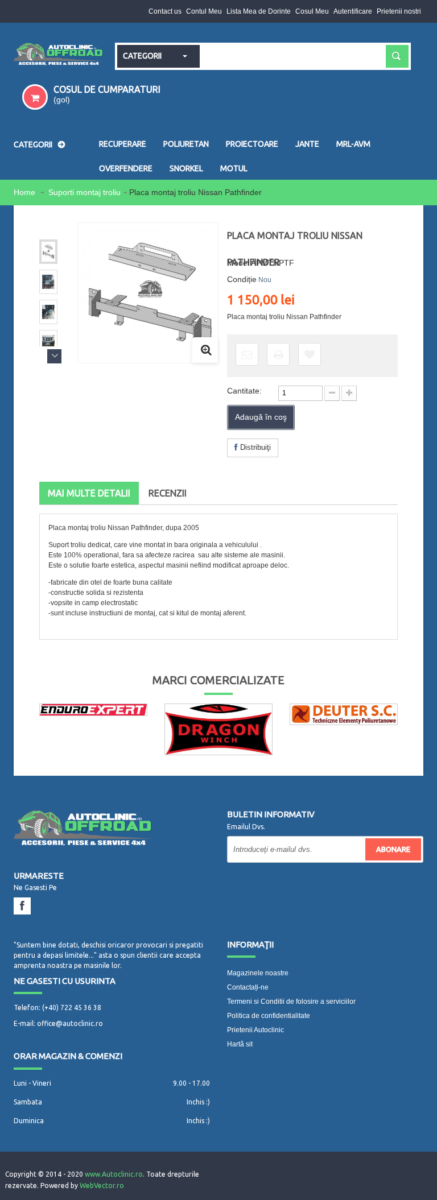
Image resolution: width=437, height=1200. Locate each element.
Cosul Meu (312, 11)
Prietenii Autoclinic (255, 1030)
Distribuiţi (254, 447)
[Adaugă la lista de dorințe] (309, 354)
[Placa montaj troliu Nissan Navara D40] (48, 251)
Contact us (165, 11)
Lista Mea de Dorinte (258, 11)
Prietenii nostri (399, 11)
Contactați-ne (248, 987)
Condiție (242, 279)
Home (26, 192)
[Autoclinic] (59, 55)
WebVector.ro (102, 1185)
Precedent (54, 229)
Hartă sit (240, 1044)
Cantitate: (244, 390)
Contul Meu (204, 11)
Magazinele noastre (257, 973)
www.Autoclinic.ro (114, 1174)
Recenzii (168, 493)
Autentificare (352, 11)
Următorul (54, 356)
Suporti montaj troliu (84, 192)
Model (238, 262)
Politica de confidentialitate (268, 1016)
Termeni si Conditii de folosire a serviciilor (291, 1001)
